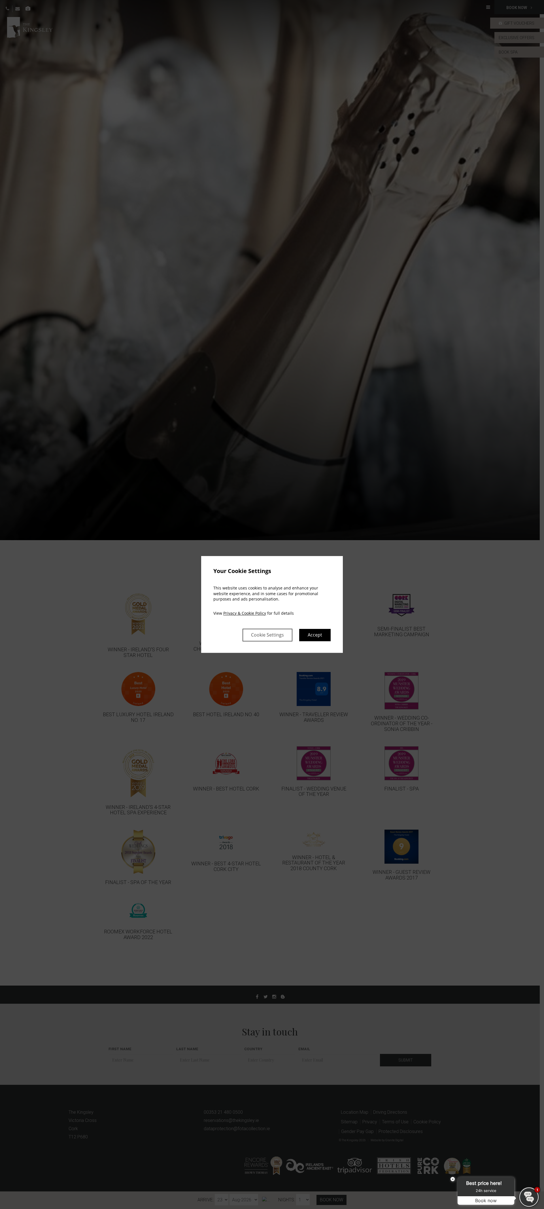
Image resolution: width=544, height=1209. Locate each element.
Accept (315, 635)
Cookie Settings (267, 635)
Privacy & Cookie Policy (244, 613)
